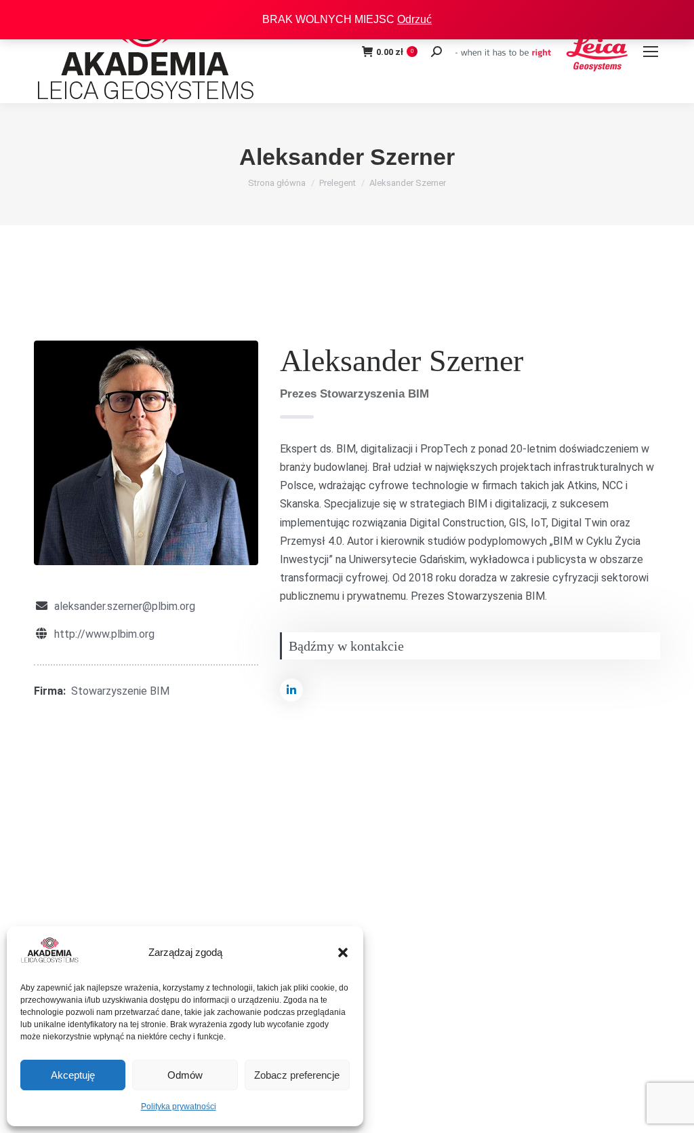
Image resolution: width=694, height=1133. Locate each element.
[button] (343, 952)
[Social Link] (291, 690)
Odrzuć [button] (414, 19)
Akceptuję (73, 1075)
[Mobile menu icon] (650, 51)
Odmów (185, 1075)
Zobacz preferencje (297, 1075)
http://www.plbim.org (104, 634)
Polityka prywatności (178, 1106)
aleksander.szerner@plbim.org (124, 606)
